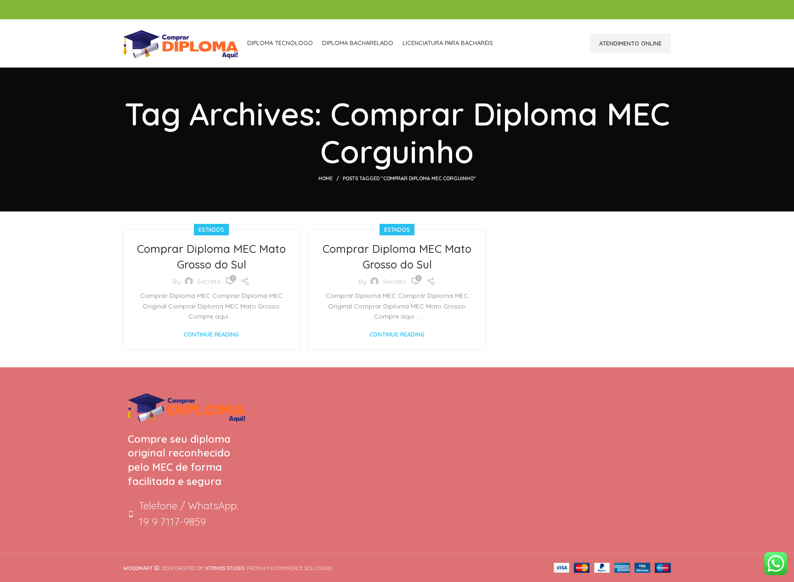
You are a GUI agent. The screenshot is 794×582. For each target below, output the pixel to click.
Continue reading (211, 334)
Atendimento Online (630, 43)
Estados (211, 229)
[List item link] (186, 514)
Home (325, 178)
